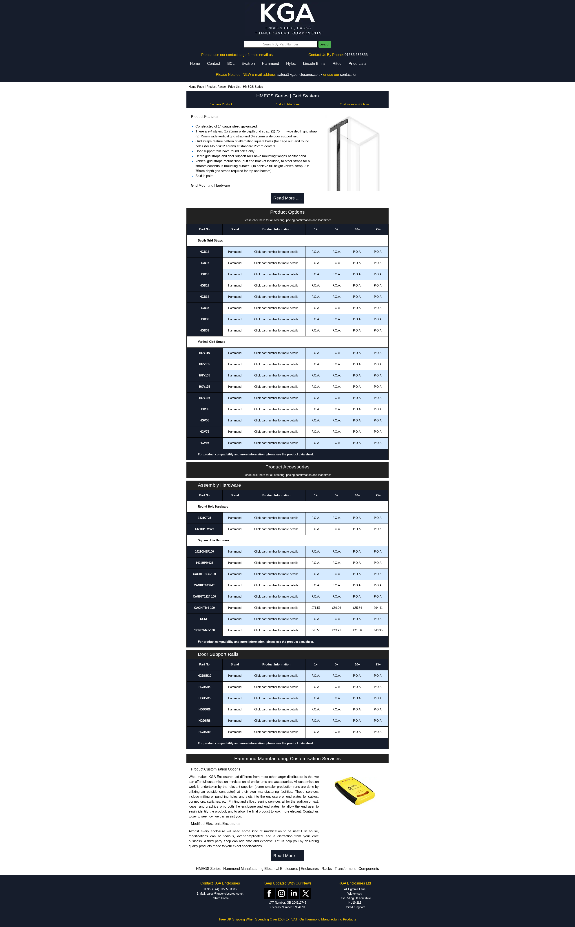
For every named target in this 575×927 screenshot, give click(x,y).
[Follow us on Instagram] (281, 893)
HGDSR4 (204, 687)
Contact (213, 63)
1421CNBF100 (204, 551)
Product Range (216, 86)
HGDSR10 (204, 675)
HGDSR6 (204, 709)
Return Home (220, 898)
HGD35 (204, 308)
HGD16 (204, 274)
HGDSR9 (204, 732)
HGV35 (204, 409)
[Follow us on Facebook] (269, 893)
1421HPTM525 (204, 529)
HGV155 (204, 375)
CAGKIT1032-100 (204, 574)
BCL (230, 63)
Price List (234, 86)
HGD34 (204, 296)
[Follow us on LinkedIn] (293, 893)
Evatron (248, 63)
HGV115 (204, 353)
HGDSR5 (204, 698)
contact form (349, 74)
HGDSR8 (204, 720)
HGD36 (204, 319)
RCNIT (204, 619)
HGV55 (204, 420)
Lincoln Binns (314, 63)
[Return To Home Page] (287, 19)
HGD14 (204, 251)
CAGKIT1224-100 (204, 596)
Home (195, 63)
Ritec (337, 63)
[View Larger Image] (355, 180)
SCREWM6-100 (204, 630)
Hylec (291, 63)
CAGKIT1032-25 (204, 585)
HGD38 (204, 330)
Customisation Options (354, 104)
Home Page (196, 86)
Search (325, 44)
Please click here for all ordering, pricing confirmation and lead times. (287, 220)
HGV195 (204, 398)
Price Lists (358, 63)
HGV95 (204, 443)
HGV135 (204, 364)
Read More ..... (287, 198)
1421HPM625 (204, 562)
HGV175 (204, 386)
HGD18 (204, 285)
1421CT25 (204, 517)
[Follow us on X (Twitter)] (305, 893)
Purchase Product (220, 104)
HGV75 (204, 431)
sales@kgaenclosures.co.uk (299, 74)
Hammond (270, 63)
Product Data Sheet (287, 104)
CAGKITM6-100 (204, 607)
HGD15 (204, 263)
